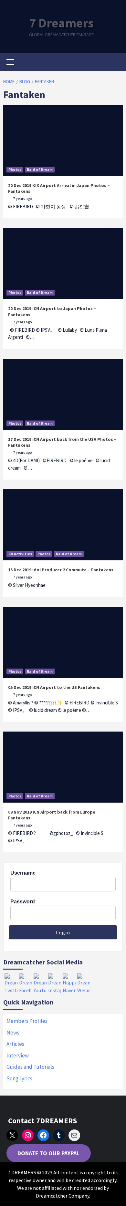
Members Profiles (26, 1020)
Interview (17, 1055)
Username (23, 873)
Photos (14, 169)
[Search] (115, 63)
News (12, 1032)
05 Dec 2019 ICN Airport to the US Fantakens (54, 687)
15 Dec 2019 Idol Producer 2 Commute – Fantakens (60, 570)
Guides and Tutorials (30, 1066)
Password (22, 901)
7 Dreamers (61, 23)
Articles (15, 1043)
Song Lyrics (19, 1078)
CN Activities (20, 553)
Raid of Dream (40, 169)
